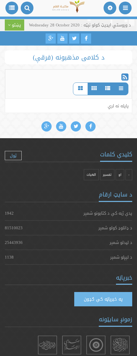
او (120, 175)
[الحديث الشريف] (47, 345)
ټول (13, 155)
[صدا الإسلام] (71, 345)
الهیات (91, 175)
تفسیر (107, 175)
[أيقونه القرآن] (120, 345)
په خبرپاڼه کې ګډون (103, 299)
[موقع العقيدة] (95, 345)
